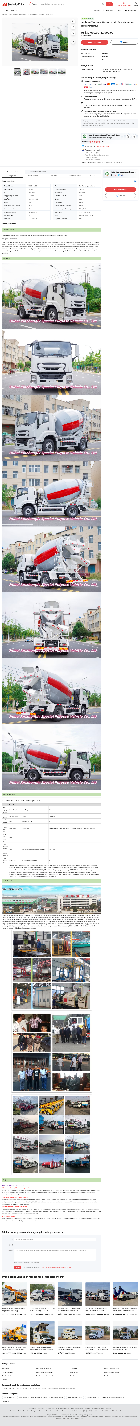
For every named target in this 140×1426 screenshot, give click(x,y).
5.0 (112, 175)
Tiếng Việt (115, 1411)
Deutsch (64, 1411)
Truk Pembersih (75, 1376)
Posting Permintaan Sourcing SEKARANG (57, 1268)
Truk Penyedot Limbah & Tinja (45, 1376)
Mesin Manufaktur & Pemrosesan (18, 14)
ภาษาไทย (101, 1411)
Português (34, 1411)
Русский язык (50, 1411)
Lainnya (4, 1380)
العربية (79, 1411)
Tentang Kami (32, 1408)
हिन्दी (96, 1411)
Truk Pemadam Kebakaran (44, 1372)
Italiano (58, 1411)
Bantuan (109, 10)
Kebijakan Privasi (64, 1408)
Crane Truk (73, 1368)
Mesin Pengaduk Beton (75, 1397)
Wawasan (109, 1408)
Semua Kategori (10, 10)
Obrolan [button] (125, 42)
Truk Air (106, 1376)
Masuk (136, 5)
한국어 (85, 1411)
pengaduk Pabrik (9, 1397)
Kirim (18, 1267)
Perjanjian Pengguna (51, 1408)
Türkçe (108, 1411)
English (20, 1411)
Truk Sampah (74, 1372)
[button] (94, 176)
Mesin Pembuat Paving (43, 1368)
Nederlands (72, 1411)
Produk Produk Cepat (98, 1408)
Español (27, 1411)
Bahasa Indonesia (125, 1411)
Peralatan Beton (92, 1397)
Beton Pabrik (23, 1397)
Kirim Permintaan (94, 42)
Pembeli (96, 10)
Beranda (4, 14)
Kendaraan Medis (7, 1372)
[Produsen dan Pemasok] (13, 4)
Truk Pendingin (6, 1376)
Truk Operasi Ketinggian (111, 1372)
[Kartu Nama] (135, 181)
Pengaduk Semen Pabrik (39, 1397)
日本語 (91, 1411)
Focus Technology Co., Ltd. (64, 1415)
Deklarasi (41, 1408)
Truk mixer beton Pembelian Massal (112, 1397)
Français (41, 1411)
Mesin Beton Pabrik (57, 1397)
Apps (118, 10)
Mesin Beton (49, 14)
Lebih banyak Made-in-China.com (80, 1408)
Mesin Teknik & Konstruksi (37, 14)
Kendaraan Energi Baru (111, 1368)
